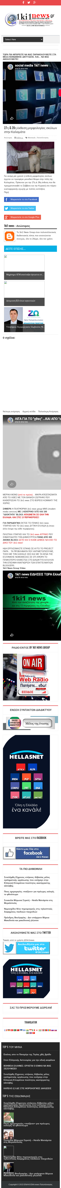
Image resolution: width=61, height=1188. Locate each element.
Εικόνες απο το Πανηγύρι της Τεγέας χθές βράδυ (27, 1054)
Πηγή (6, 192)
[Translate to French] (5, 1030)
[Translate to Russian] (52, 1030)
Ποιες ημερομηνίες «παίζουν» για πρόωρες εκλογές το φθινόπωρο (27, 1124)
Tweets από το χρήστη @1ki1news (18, 940)
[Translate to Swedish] (27, 1033)
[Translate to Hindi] (27, 1030)
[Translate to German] (8, 1030)
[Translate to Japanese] (37, 1030)
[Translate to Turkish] (11, 1030)
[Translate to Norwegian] (43, 1030)
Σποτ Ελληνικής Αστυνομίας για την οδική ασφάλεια (29, 1060)
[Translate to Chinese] (18, 1030)
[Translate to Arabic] (15, 1030)
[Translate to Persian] (40, 1030)
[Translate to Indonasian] (30, 1030)
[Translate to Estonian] (21, 1030)
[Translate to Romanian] (49, 1030)
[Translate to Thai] (30, 1033)
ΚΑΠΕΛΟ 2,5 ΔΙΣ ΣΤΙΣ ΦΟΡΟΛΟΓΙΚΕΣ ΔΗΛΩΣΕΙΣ (27, 1088)
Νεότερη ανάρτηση (11, 411)
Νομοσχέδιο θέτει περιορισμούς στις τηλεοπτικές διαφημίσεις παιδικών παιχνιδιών (28, 1158)
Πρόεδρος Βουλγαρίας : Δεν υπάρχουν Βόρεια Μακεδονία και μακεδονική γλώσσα (28, 1174)
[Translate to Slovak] (55, 1030)
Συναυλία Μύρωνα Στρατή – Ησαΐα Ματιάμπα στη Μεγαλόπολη (27, 1141)
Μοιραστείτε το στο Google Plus (25, 217)
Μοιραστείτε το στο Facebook (24, 199)
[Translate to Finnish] (24, 1030)
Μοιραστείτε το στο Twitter (22, 208)
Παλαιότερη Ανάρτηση (48, 411)
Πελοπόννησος (42, 138)
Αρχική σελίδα (29, 411)
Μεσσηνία (31, 138)
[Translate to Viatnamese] (33, 1033)
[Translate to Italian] (33, 1030)
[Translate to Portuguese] (46, 1030)
